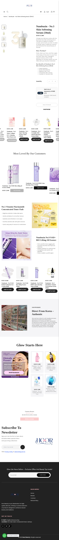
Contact (33, 498)
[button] (41, 12)
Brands (33, 495)
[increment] (55, 81)
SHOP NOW (46, 109)
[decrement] (49, 81)
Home (5, 16)
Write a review (29, 419)
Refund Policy (34, 500)
